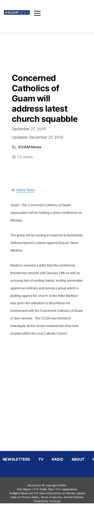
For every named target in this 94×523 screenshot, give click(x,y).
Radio (57, 459)
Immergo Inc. (54, 513)
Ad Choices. (76, 497)
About (78, 459)
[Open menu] (37, 13)
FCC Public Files (44, 489)
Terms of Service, (52, 497)
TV (40, 459)
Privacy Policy (30, 497)
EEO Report (24, 489)
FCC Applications (66, 489)
